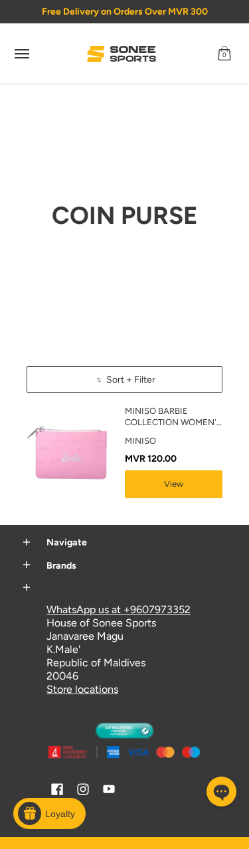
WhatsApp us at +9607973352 (118, 609)
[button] (224, 54)
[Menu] (21, 54)
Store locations (82, 689)
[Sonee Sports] (121, 54)
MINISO (140, 441)
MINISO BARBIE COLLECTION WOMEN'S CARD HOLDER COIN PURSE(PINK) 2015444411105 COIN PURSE (173, 417)
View (173, 484)
